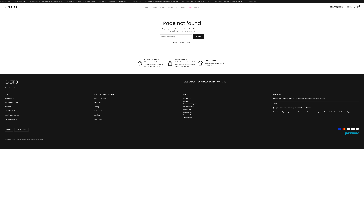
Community (198, 7)
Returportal (187, 112)
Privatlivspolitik (188, 107)
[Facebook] (7, 88)
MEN (146, 7)
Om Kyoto (187, 98)
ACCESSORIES (172, 7)
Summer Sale (15, 1)
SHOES (162, 7)
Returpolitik (187, 109)
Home (175, 42)
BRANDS (183, 7)
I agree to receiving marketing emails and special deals (293, 108)
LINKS (185, 94)
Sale (188, 42)
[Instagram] (11, 88)
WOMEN (154, 7)
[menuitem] (147, 7)
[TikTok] (16, 87)
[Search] (355, 7)
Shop (182, 42)
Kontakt (186, 101)
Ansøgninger (187, 118)
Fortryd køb (187, 115)
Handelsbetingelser (190, 104)
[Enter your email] (357, 103)
